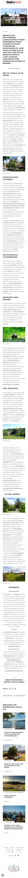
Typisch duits (10, 849)
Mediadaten (19, 849)
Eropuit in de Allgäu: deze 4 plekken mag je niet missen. (13, 765)
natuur (21, 682)
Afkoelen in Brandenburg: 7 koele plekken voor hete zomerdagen (14, 734)
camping (7, 682)
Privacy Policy (11, 851)
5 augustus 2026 (7, 771)
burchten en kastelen (14, 680)
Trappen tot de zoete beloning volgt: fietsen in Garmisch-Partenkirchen (13, 827)
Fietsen (12, 792)
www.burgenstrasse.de (14, 660)
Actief (12, 847)
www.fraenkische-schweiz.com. (14, 671)
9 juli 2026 (6, 801)
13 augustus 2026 (8, 740)
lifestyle (14, 682)
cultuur (7, 729)
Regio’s (7, 847)
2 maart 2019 (5, 31)
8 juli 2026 (6, 832)
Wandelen (20, 792)
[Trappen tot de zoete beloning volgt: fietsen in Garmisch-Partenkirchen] (14, 814)
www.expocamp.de (13, 646)
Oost (11, 729)
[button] (2, 875)
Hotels (7, 760)
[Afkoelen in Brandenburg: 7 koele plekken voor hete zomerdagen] (14, 721)
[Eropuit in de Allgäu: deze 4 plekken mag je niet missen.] (14, 752)
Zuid (10, 760)
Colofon (19, 851)
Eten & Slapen (19, 847)
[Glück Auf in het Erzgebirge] (14, 784)
